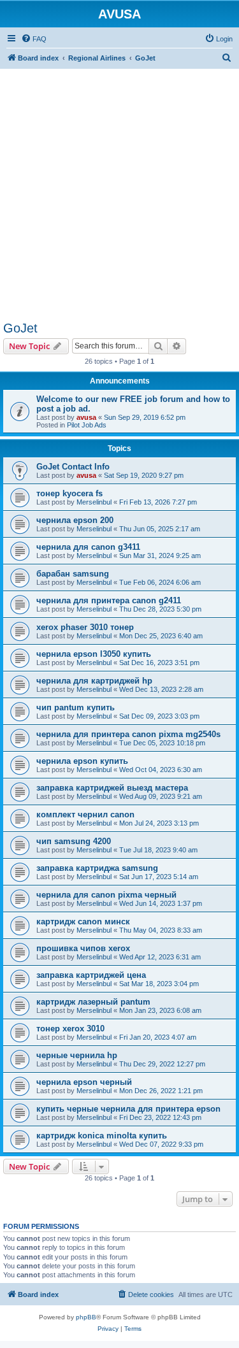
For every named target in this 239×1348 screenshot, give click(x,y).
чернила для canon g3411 (88, 547)
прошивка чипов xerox (83, 948)
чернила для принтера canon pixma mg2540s (128, 734)
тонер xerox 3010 (70, 1028)
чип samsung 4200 (73, 841)
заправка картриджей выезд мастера (112, 787)
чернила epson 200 (74, 520)
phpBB (86, 1317)
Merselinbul (94, 502)
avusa (86, 417)
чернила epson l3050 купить (93, 654)
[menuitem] (34, 39)
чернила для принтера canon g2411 (108, 600)
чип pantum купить (75, 707)
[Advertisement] (119, 188)
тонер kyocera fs (69, 493)
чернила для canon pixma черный (106, 895)
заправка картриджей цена (91, 975)
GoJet (20, 328)
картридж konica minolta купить (101, 1135)
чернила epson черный (84, 1082)
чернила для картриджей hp (94, 680)
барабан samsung (72, 573)
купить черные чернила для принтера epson (128, 1109)
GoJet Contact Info (73, 466)
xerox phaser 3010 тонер (85, 627)
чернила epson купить (82, 761)
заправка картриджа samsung (97, 868)
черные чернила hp (76, 1055)
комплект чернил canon (85, 814)
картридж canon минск (83, 921)
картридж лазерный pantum (93, 1002)
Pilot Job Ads (86, 425)
